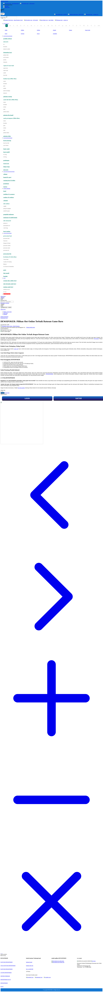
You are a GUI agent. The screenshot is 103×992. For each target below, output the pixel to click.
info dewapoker (21, 387)
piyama (4, 59)
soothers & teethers (8, 197)
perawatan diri (6, 250)
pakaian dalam (6, 111)
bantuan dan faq (29, 965)
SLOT (2, 986)
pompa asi (5, 223)
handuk (5, 276)
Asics (6, 33)
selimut (5, 174)
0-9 (99, 25)
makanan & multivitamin (10, 217)
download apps (15, 3)
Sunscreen (5, 240)
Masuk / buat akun (7, 311)
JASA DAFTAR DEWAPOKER (8, 965)
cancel (2, 304)
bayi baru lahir (6, 143)
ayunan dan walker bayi (9, 280)
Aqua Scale (87, 30)
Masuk (2, 297)
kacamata (5, 46)
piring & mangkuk (7, 208)
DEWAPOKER (49, 374)
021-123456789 (29, 969)
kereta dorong (7, 140)
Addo (6, 30)
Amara (70, 30)
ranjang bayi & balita (9, 180)
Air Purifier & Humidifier (8, 266)
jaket (4, 109)
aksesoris (5, 93)
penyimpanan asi (6, 225)
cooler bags (5, 227)
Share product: (4, 394)
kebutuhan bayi (7, 52)
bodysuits (5, 62)
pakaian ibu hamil (8, 115)
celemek (5, 200)
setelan (4, 88)
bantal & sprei (7, 177)
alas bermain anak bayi (9, 284)
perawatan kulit (6, 238)
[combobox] (7, 301)
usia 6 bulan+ (6, 145)
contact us (65, 20)
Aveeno (22, 33)
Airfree (38, 30)
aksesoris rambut (6, 49)
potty (4, 270)
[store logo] (11, 17)
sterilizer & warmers (9, 194)
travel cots (6, 163)
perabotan (6, 183)
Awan (38, 33)
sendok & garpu (6, 210)
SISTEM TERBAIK (5, 976)
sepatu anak (5, 70)
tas (3, 44)
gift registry (32, 3)
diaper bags (6, 166)
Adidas (22, 30)
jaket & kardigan (6, 90)
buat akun (5, 313)
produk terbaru (7, 38)
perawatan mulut (6, 247)
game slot (16, 348)
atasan (4, 81)
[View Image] (1, 953)
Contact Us (95, 14)
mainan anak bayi (8, 287)
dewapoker (96, 338)
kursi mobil (6, 152)
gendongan (6, 160)
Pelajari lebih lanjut (30, 327)
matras (5, 186)
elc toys (4, 291)
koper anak (6, 149)
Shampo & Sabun (6, 243)
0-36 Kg (5, 156)
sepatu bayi (5, 68)
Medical (5, 264)
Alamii (54, 30)
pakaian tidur (6, 55)
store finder (50, 20)
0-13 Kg (5, 154)
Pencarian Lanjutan (5, 303)
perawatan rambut (6, 245)
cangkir (4, 206)
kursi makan (6, 231)
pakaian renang (7, 96)
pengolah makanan (8, 214)
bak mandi (6, 273)
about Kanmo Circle (18, 20)
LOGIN (65, 14)
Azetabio (55, 33)
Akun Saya (3, 296)
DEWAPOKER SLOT (6, 979)
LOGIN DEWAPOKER (6, 972)
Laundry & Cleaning (7, 261)
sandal (4, 72)
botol (4, 191)
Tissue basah (5, 259)
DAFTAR (81, 14)
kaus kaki (5, 75)
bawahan (5, 83)
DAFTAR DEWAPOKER (6, 962)
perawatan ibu (7, 253)
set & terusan (6, 57)
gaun (4, 85)
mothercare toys (6, 289)
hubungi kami (29, 962)
